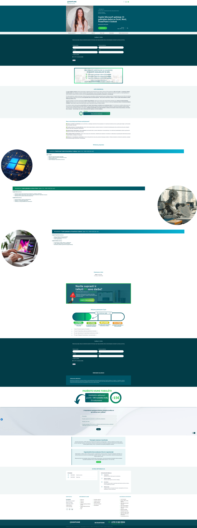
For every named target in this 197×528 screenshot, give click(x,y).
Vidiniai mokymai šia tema (124, 33)
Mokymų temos (84, 33)
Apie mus (82, 499)
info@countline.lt (69, 505)
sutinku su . (78, 56)
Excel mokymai (123, 499)
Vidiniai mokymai (97, 502)
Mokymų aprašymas (72, 33)
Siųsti (74, 60)
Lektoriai (82, 502)
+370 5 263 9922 (69, 506)
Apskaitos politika (124, 509)
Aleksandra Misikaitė (103, 24)
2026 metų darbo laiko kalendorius (125, 514)
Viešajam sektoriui (97, 501)
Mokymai (82, 501)
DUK (81, 508)
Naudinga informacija (124, 510)
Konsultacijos (96, 505)
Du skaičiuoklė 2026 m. (125, 516)
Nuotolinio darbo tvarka (125, 512)
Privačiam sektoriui (97, 499)
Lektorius (93, 33)
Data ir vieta (102, 33)
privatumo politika (80, 56)
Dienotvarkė (111, 33)
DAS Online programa (124, 505)
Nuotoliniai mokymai (97, 503)
